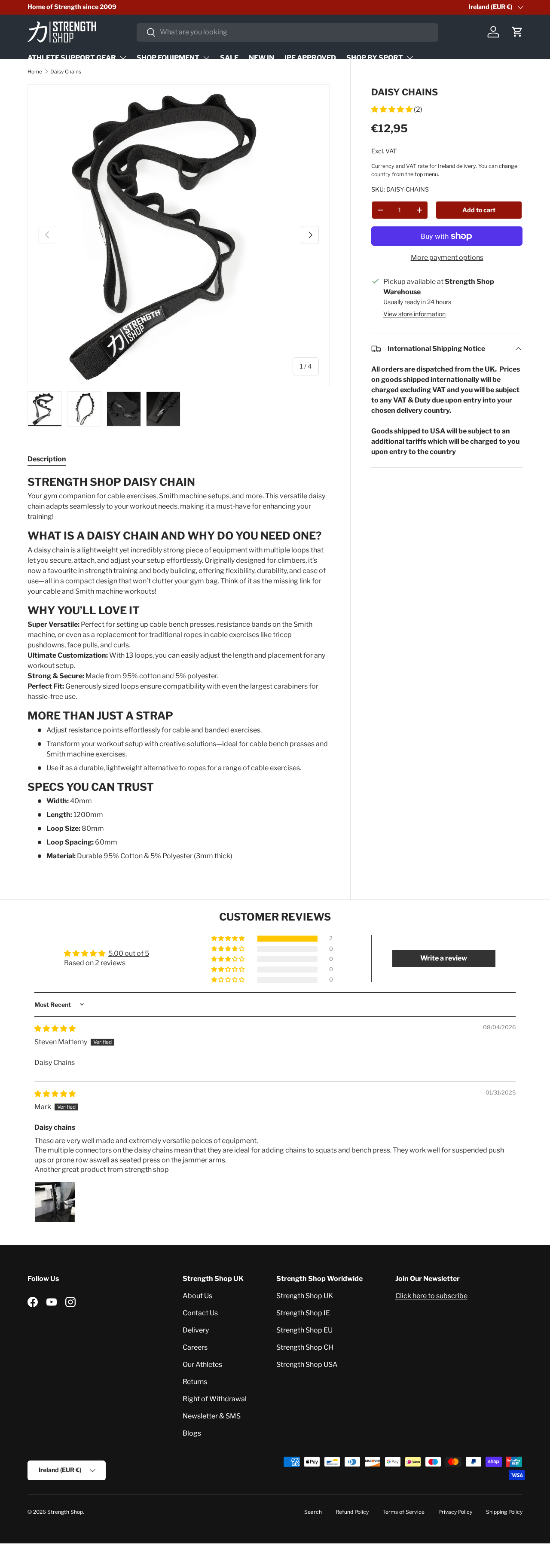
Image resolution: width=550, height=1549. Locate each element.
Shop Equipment (168, 58)
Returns (195, 1382)
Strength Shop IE (303, 1313)
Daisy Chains (65, 71)
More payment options (447, 257)
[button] (517, 31)
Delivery (196, 1330)
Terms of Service (403, 1512)
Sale (229, 58)
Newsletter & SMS (212, 1416)
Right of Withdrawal (215, 1399)
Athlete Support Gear (72, 58)
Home (35, 71)
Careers (195, 1347)
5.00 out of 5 (128, 953)
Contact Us (200, 1313)
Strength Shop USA (307, 1364)
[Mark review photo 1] (55, 1202)
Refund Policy (352, 1512)
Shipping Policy (504, 1512)
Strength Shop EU (304, 1330)
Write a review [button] (443, 958)
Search (313, 1512)
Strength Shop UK (304, 1296)
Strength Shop (65, 1512)
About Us (197, 1296)
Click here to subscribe (431, 1296)
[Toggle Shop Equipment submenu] (206, 57)
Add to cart (478, 209)
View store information (414, 313)
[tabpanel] (179, 668)
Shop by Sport (374, 58)
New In (261, 58)
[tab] (47, 459)
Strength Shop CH (304, 1347)
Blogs (192, 1433)
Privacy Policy (455, 1512)
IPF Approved (310, 58)
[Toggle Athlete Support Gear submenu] (123, 57)
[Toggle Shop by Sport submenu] (410, 57)
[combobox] (287, 32)
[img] (55, 1029)
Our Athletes (202, 1364)
